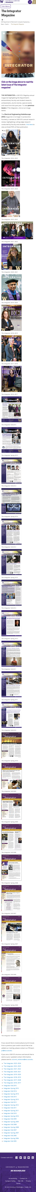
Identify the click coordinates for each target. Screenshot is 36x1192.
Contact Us (23, 1178)
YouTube (29, 1157)
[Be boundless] (18, 1171)
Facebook (17, 1157)
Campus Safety (10, 1181)
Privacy (28, 1181)
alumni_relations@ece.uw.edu (22, 1059)
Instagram (25, 1157)
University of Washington (10, 2)
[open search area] (30, 2)
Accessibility (13, 1178)
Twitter (21, 1157)
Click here (29, 124)
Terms (18, 1183)
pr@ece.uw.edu (6, 1051)
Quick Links (34, 2)
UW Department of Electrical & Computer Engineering (15, 22)
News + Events (5, 24)
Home (2, 20)
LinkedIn (33, 1157)
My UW (20, 1181)
